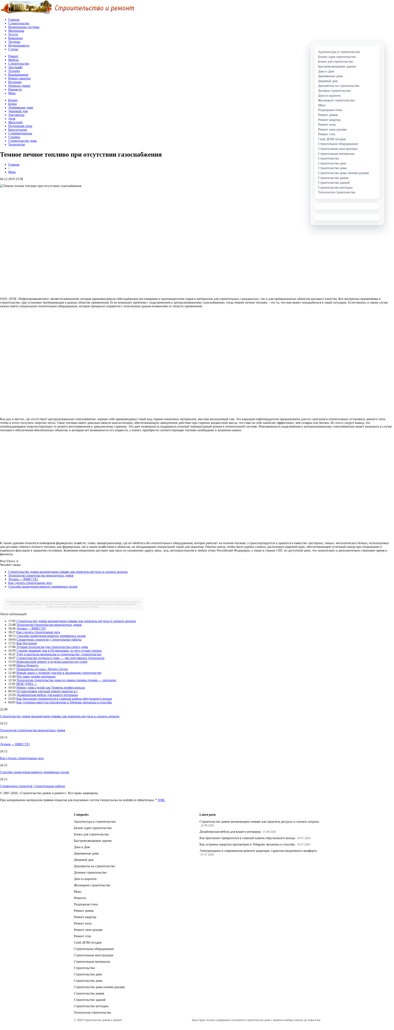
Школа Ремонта (27, 665)
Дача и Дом (82, 847)
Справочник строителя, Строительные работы (48, 639)
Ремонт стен (82, 936)
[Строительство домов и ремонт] (67, 13)
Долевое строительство (90, 872)
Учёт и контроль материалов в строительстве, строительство (58, 654)
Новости (80, 898)
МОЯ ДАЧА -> (26, 684)
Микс (12, 172)
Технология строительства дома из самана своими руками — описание (66, 680)
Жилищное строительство (92, 885)
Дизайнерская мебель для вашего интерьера (27, 601)
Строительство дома (88, 980)
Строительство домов (89, 993)
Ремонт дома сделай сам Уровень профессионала (50, 687)
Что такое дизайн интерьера (35, 676)
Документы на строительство (94, 866)
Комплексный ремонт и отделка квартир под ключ (51, 661)
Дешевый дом (83, 859)
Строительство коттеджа (91, 1006)
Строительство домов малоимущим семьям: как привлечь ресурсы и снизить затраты (68, 571)
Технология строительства (92, 1012)
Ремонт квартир (85, 917)
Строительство (84, 968)
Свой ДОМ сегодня (87, 942)
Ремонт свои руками (88, 929)
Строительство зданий (89, 999)
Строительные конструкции (93, 955)
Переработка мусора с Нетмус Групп (42, 669)
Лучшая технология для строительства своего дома (52, 647)
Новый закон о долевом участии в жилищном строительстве (58, 672)
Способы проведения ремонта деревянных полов (42, 586)
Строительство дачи (88, 974)
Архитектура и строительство (95, 821)
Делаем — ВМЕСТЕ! (23, 579)
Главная (13, 164)
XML (161, 800)
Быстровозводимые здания (92, 840)
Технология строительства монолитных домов (40, 575)
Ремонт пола (83, 923)
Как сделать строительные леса (30, 583)
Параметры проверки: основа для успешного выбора (73, 606)
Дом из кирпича (85, 879)
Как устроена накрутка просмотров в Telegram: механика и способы (64, 702)
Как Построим (26, 643)
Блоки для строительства (91, 834)
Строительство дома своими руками (99, 987)
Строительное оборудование (94, 949)
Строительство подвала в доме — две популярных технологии (60, 658)
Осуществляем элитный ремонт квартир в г (47, 691)
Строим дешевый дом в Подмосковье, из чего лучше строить (59, 650)
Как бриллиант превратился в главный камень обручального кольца (83, 601)
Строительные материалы (92, 961)
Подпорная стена (86, 904)
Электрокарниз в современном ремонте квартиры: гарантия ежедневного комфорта (95, 604)
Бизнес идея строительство (93, 828)
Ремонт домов (84, 910)
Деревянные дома (86, 853)
